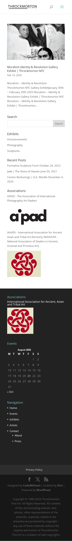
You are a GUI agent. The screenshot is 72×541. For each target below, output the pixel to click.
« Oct (10, 392)
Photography (15, 145)
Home (13, 408)
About (18, 435)
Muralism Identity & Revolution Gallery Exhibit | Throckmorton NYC (32, 69)
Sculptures (13, 151)
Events (13, 413)
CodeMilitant (32, 485)
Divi (60, 485)
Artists (13, 425)
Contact (14, 431)
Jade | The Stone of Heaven (23, 171)
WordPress (44, 490)
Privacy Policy (34, 469)
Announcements (17, 139)
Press (18, 441)
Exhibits (14, 419)
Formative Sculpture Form (23, 165)
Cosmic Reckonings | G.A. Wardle (27, 177)
